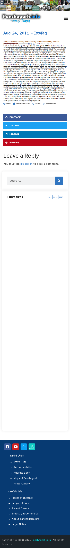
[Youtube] (15, 446)
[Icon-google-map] (32, 446)
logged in (26, 163)
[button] (66, 18)
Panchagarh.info (41, 540)
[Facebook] (7, 446)
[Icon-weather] (24, 446)
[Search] (59, 181)
